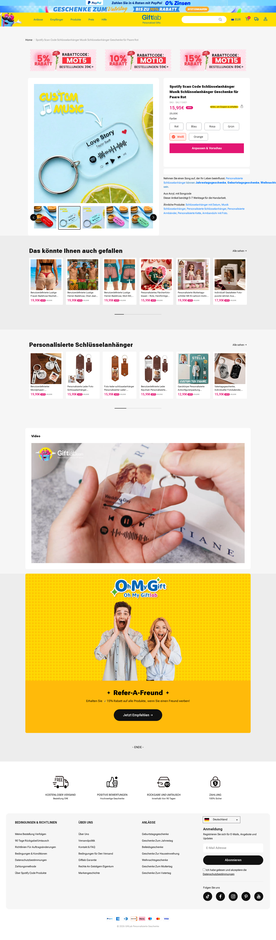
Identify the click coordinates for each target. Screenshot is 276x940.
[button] (33, 217)
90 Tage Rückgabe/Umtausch (32, 840)
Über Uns (85, 822)
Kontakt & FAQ (86, 846)
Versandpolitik (86, 840)
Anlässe (148, 822)
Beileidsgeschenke (152, 846)
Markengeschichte (89, 872)
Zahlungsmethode (25, 866)
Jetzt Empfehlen (136, 715)
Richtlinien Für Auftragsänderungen (35, 846)
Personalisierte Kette (189, 213)
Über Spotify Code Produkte (30, 872)
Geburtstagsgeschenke (155, 834)
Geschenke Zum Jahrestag (157, 840)
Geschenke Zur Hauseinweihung (160, 853)
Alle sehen (238, 250)
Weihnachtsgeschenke (155, 859)
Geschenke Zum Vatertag (156, 872)
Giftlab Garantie (87, 859)
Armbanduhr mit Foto (214, 213)
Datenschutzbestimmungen (31, 859)
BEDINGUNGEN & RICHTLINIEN (36, 822)
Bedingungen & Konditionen (31, 853)
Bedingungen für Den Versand (95, 853)
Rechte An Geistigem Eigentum (96, 866)
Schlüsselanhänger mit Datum (203, 204)
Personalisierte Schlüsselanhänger (206, 208)
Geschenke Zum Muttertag (157, 866)
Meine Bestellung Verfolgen (30, 834)
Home (28, 39)
